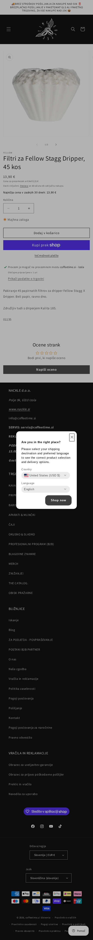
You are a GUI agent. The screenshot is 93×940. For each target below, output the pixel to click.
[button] (72, 437)
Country (26, 469)
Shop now (58, 500)
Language (28, 483)
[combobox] (42, 475)
